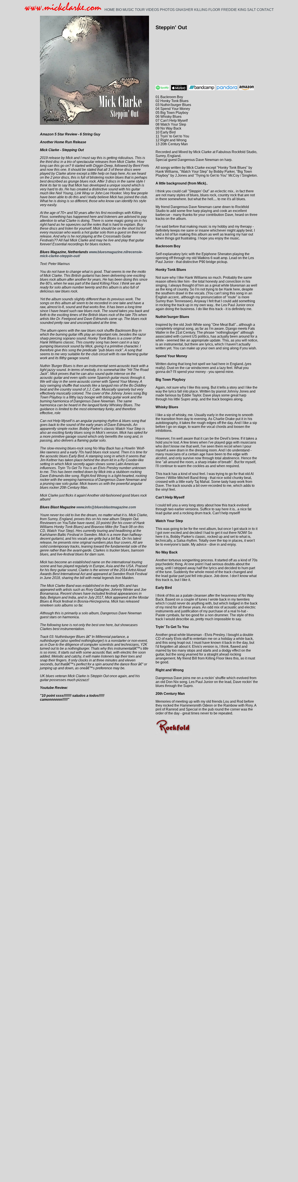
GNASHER (184, 10)
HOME (109, 10)
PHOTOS (167, 10)
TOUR (140, 10)
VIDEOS (152, 10)
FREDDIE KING (233, 10)
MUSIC (128, 10)
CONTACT (265, 10)
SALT (251, 10)
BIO (119, 10)
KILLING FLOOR (207, 10)
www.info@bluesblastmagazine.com (106, 507)
